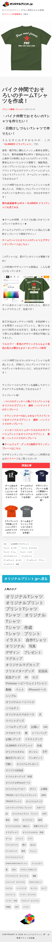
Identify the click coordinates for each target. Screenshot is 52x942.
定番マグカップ (40, 826)
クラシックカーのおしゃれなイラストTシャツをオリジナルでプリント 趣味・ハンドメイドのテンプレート (26, 419)
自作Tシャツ (36, 640)
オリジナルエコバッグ (14, 857)
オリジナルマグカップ (22, 665)
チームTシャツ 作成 (11, 564)
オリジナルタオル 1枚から (17, 826)
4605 (16, 907)
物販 (34, 876)
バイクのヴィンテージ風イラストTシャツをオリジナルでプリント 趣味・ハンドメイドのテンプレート (26, 405)
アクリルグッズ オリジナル (17, 876)
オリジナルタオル (15, 751)
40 (26, 677)
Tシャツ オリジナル (29, 548)
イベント (19, 839)
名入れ (33, 845)
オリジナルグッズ (34, 801)
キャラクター (28, 820)
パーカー (26, 907)
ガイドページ (11, 458)
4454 (43, 795)
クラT (30, 839)
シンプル (11, 695)
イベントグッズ (15, 720)
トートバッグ (39, 733)
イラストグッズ (33, 739)
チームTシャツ (27, 556)
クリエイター (37, 863)
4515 (16, 820)
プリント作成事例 (12, 14)
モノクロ (34, 888)
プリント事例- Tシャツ (12, 109)
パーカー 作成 (11, 901)
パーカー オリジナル (28, 894)
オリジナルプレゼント (27, 764)
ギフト (33, 789)
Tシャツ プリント (23, 634)
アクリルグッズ (12, 845)
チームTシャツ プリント (35, 560)
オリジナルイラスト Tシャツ (25, 814)
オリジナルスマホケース (20, 714)
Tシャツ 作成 (19, 627)
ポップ (43, 888)
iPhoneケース (37, 689)
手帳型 (8, 907)
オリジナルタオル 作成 (33, 832)
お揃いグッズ (13, 739)
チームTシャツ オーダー (13, 560)
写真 (32, 646)
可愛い (9, 764)
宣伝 (8, 820)
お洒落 (44, 789)
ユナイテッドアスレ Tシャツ (19, 807)
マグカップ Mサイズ (28, 870)
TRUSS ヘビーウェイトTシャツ (21, 795)
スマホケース (13, 733)
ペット (20, 689)
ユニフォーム (10, 894)
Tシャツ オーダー (10, 548)
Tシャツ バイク (26, 552)
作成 (39, 745)
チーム (8, 839)
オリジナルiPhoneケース (18, 782)
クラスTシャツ (12, 832)
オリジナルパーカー (15, 789)
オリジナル (15, 646)
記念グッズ (13, 677)
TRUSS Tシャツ (14, 801)
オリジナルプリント (24, 602)
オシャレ (33, 751)
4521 (14, 870)
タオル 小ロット (35, 882)
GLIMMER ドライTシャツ (17, 144)
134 (5, 544)
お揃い (35, 726)
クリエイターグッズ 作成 (19, 776)
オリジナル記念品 (14, 770)
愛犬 (24, 845)
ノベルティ (12, 708)
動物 (8, 689)
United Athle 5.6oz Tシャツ (16, 863)
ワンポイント (36, 758)
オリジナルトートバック (20, 702)
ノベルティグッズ (16, 726)
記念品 (43, 671)
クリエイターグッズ (20, 671)
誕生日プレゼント (15, 758)
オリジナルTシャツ (10, 556)
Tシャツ (13, 621)
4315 (44, 814)
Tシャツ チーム (10, 552)
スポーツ (40, 807)
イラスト (13, 640)
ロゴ (35, 677)
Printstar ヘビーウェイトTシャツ (26, 683)
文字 (44, 751)
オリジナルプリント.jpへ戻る (26, 579)
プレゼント (32, 652)
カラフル (9, 888)
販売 (40, 820)
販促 (23, 851)
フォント (33, 851)
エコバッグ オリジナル (15, 882)
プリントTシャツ (22, 609)
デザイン (13, 652)
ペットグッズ (21, 888)
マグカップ (14, 658)
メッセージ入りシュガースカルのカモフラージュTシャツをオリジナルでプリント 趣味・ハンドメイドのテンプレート (26, 434)
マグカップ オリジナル (30, 901)
